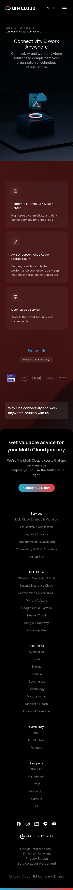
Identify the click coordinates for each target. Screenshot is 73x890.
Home (8, 27)
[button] (36, 410)
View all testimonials (35, 359)
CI (36, 806)
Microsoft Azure (36, 600)
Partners (36, 747)
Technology (36, 689)
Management (36, 776)
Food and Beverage (36, 711)
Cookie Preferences (35, 849)
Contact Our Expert (36, 487)
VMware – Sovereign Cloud (36, 578)
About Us (36, 769)
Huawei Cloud (36, 615)
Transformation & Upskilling (36, 541)
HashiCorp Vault (36, 630)
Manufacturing (36, 696)
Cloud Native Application (36, 527)
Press (36, 784)
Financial (36, 674)
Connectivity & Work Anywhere (23, 31)
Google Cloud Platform (36, 608)
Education (36, 659)
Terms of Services (37, 854)
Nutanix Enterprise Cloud (36, 585)
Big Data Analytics (36, 534)
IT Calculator (36, 740)
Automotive (36, 651)
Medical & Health (36, 704)
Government (36, 681)
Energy (36, 666)
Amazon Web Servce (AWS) (36, 593)
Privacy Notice (36, 859)
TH (55, 8)
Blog (36, 732)
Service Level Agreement (36, 863)
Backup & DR (36, 556)
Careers (36, 798)
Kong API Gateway (36, 623)
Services (24, 27)
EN (47, 8)
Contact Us (36, 791)
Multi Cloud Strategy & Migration (36, 519)
